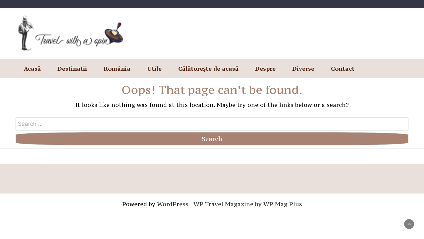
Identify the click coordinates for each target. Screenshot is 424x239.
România (117, 68)
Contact (342, 68)
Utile (154, 68)
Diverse (303, 68)
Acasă (32, 68)
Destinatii (72, 68)
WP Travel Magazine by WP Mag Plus (247, 204)
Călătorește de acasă (208, 68)
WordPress (172, 204)
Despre (265, 68)
